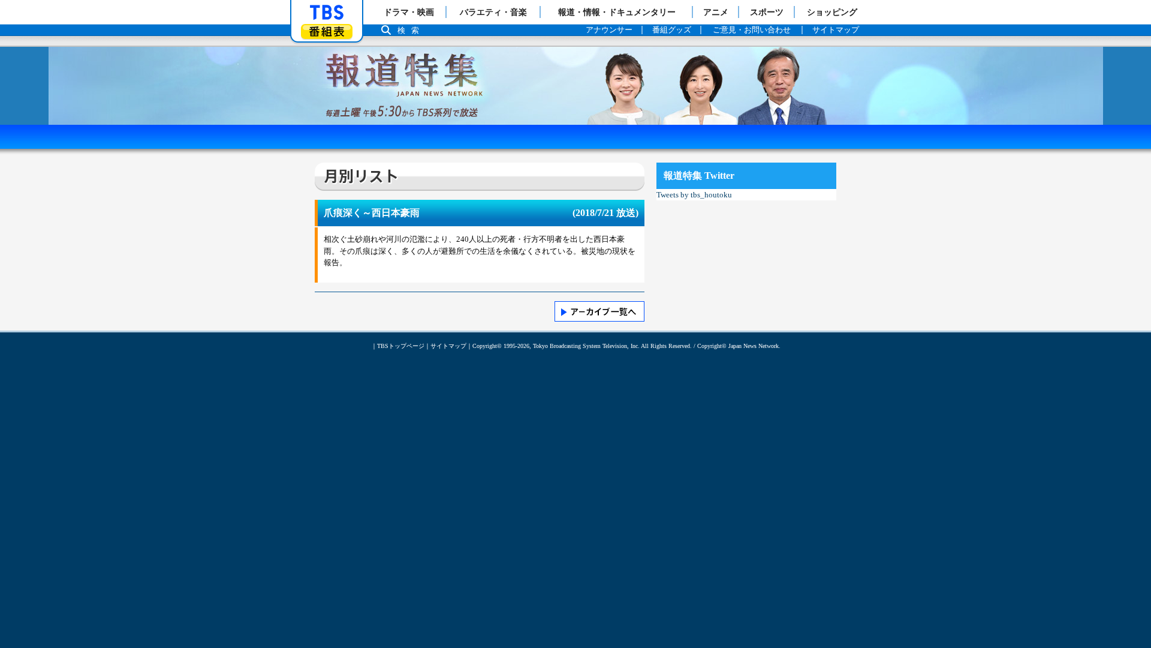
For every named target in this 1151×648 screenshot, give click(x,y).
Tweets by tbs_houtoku (694, 194)
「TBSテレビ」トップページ (327, 12)
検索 (411, 30)
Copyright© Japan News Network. (739, 346)
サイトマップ (448, 346)
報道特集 (575, 53)
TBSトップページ (400, 346)
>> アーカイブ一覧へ (599, 311)
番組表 (326, 31)
